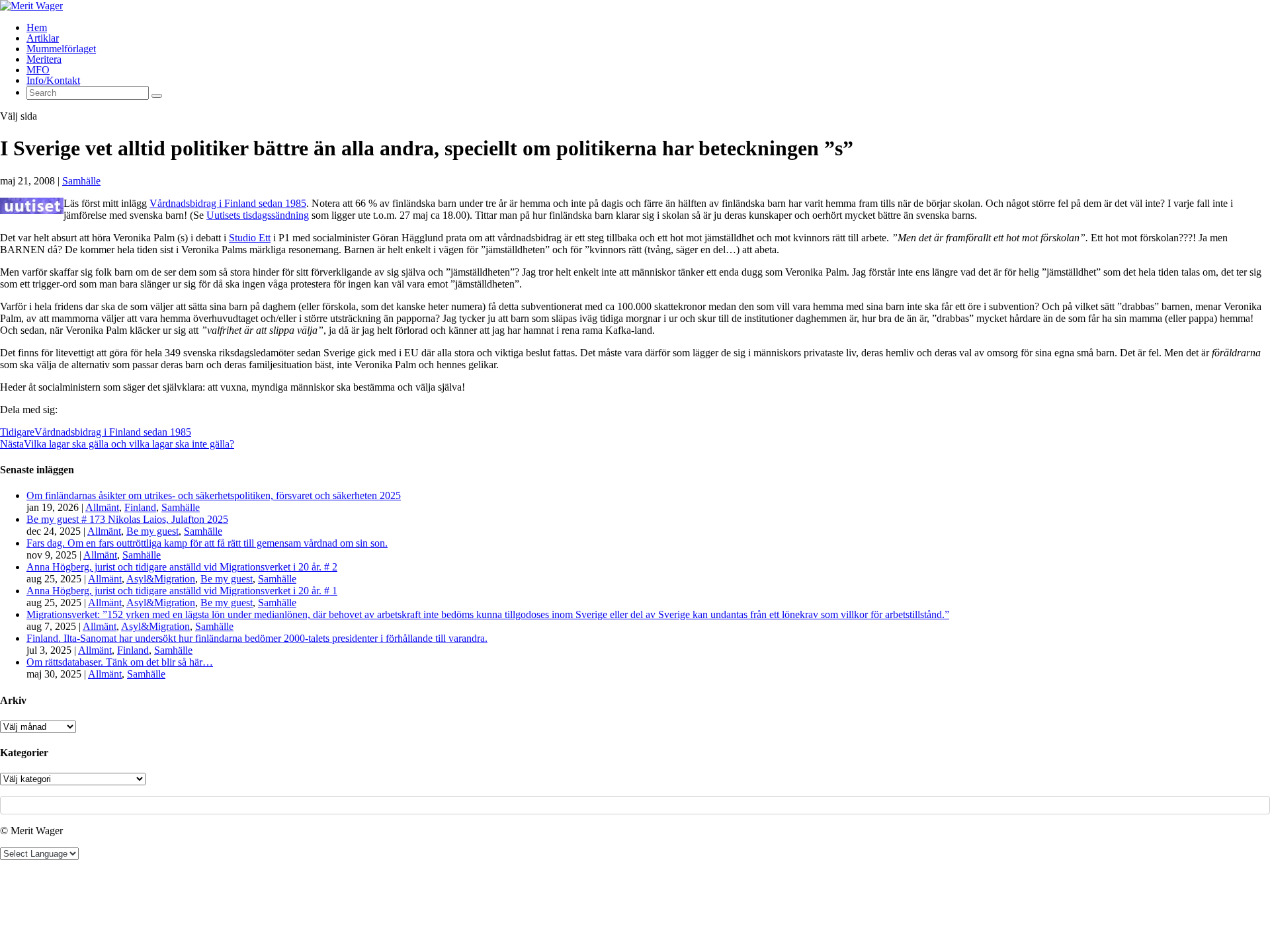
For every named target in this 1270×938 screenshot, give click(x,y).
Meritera (44, 59)
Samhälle (81, 180)
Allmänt (102, 507)
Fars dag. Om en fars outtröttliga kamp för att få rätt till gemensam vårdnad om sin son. (207, 543)
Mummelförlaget (61, 48)
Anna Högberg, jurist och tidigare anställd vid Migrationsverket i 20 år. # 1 (181, 590)
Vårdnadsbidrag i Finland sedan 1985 (227, 203)
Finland (140, 507)
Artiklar (42, 38)
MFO (38, 69)
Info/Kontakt (53, 80)
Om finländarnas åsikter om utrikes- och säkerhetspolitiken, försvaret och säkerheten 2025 (213, 495)
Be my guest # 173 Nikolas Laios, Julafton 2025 (127, 519)
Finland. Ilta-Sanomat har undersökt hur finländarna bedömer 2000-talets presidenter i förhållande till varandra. (256, 638)
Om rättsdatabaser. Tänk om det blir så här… (119, 662)
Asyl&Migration (160, 578)
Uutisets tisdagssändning (257, 215)
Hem (36, 27)
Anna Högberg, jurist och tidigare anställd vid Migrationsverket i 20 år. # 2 (181, 566)
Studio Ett (250, 237)
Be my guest (152, 531)
